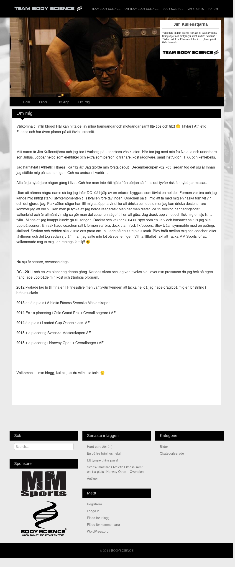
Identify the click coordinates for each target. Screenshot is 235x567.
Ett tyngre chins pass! (102, 460)
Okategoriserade (172, 453)
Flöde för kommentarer (103, 524)
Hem (26, 102)
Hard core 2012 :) (99, 446)
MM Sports (195, 8)
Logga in (93, 511)
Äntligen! (93, 478)
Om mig (84, 102)
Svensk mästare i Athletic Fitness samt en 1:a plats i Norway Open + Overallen (115, 469)
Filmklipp (62, 102)
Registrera (94, 504)
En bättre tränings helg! (104, 453)
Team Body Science (106, 8)
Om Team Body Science (141, 8)
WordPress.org (98, 531)
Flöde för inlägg (98, 517)
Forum (213, 8)
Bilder (43, 102)
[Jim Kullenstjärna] (117, 88)
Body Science (173, 8)
